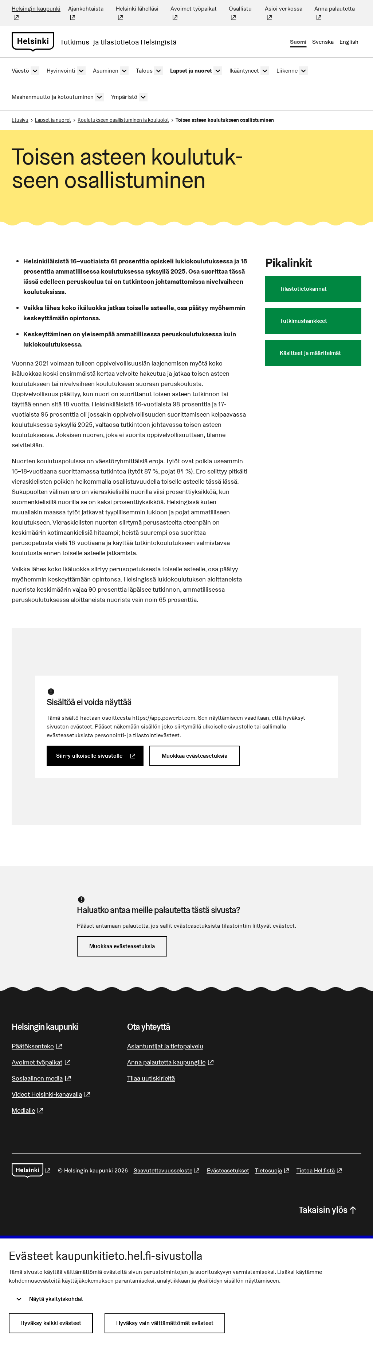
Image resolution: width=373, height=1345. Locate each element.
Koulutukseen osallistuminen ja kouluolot (123, 120)
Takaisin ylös (323, 1209)
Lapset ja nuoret (53, 120)
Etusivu (20, 120)
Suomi (298, 42)
